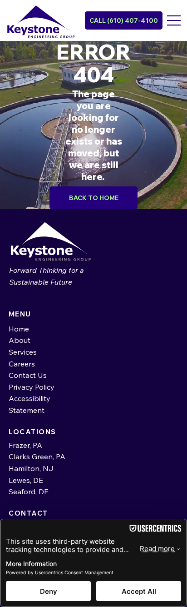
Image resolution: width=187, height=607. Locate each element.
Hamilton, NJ (31, 468)
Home (19, 328)
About (19, 340)
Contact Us (28, 375)
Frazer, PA (25, 445)
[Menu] (174, 20)
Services (23, 351)
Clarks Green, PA (38, 456)
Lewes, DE (27, 480)
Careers (22, 363)
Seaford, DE (29, 491)
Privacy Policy (31, 386)
